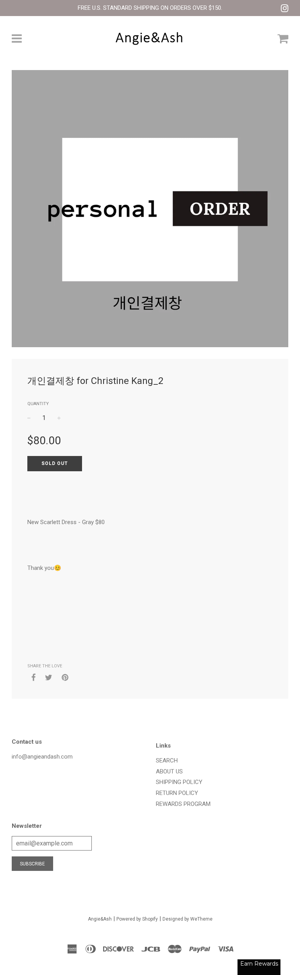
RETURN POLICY (177, 793)
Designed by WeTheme (187, 919)
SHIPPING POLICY (179, 782)
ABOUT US (169, 771)
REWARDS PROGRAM (183, 803)
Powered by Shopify (137, 919)
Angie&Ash (100, 919)
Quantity (38, 403)
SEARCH (167, 760)
